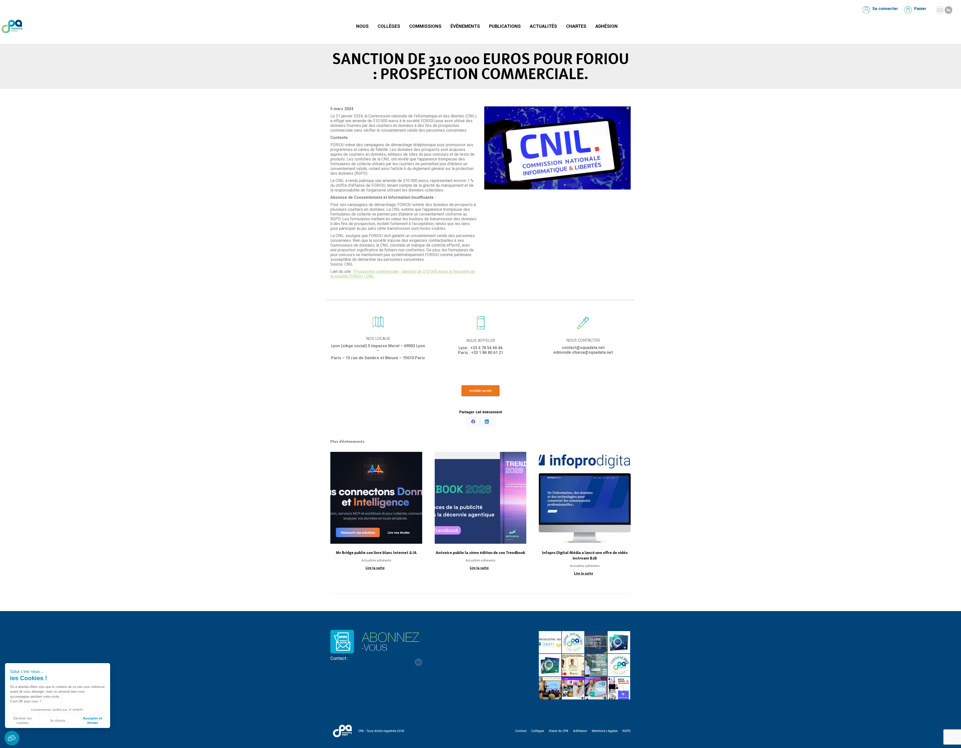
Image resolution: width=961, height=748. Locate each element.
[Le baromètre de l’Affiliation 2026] (619, 642)
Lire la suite (375, 568)
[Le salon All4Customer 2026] (573, 665)
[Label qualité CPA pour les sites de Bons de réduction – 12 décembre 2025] (619, 665)
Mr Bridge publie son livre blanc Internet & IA (376, 552)
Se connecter (885, 8)
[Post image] (376, 498)
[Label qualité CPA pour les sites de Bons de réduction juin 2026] (573, 642)
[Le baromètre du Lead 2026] (550, 665)
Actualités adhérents (376, 560)
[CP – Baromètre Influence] (573, 688)
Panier (920, 8)
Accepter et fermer (92, 720)
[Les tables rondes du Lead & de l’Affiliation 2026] (596, 642)
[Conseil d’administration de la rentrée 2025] (619, 688)
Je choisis (57, 720)
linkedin (418, 662)
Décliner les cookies (22, 720)
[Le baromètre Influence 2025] (596, 688)
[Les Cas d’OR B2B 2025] (550, 688)
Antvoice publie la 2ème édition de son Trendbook (480, 552)
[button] (12, 738)
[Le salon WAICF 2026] (596, 665)
